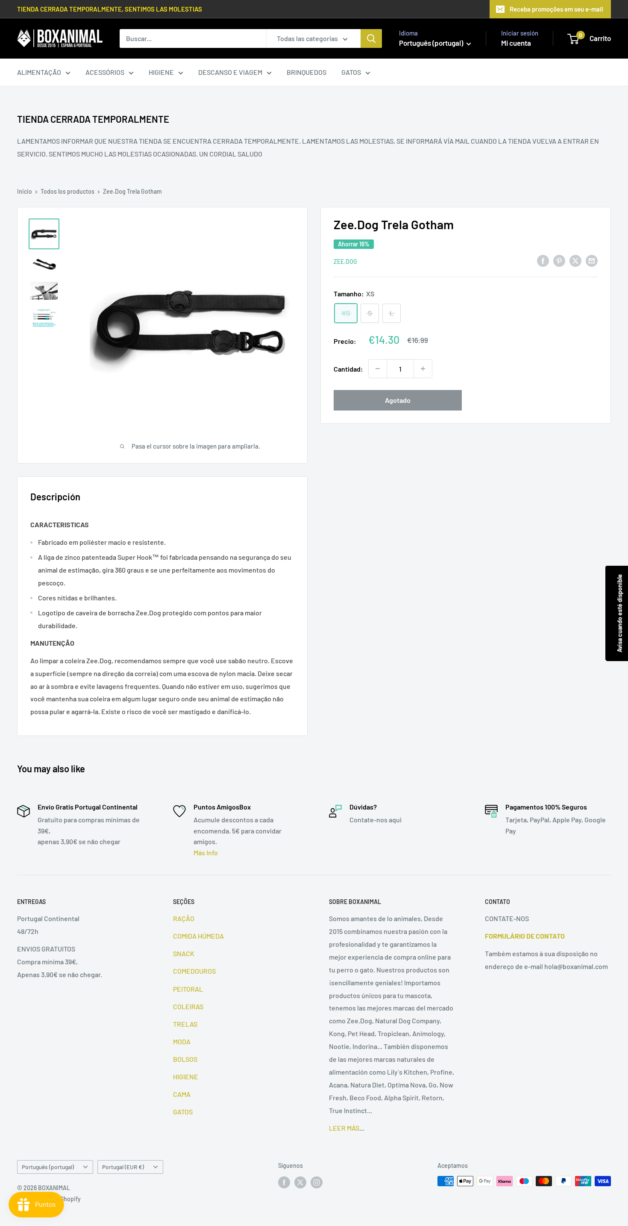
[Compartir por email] (592, 260)
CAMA (182, 1094)
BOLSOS (185, 1059)
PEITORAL (188, 989)
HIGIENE (161, 72)
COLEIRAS (188, 1006)
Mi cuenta (516, 42)
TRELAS (185, 1024)
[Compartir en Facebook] (543, 260)
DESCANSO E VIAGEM (230, 72)
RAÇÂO (183, 918)
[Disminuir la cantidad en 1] (378, 369)
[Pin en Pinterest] (559, 260)
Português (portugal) (48, 1166)
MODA (182, 1041)
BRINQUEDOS (306, 72)
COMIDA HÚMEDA (198, 936)
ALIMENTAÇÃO (39, 72)
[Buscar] (371, 38)
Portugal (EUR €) (123, 1166)
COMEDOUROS (194, 971)
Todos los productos (67, 191)
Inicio (24, 191)
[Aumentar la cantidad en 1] (423, 369)
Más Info (206, 852)
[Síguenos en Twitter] (300, 1182)
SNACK (183, 953)
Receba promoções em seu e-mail (556, 9)
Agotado (398, 400)
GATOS (351, 72)
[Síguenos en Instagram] (317, 1182)
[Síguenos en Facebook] (284, 1182)
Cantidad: (348, 368)
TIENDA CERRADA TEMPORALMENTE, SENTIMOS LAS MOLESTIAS (109, 9)
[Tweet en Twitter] (575, 260)
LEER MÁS (344, 1128)
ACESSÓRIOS (104, 72)
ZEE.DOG (345, 261)
